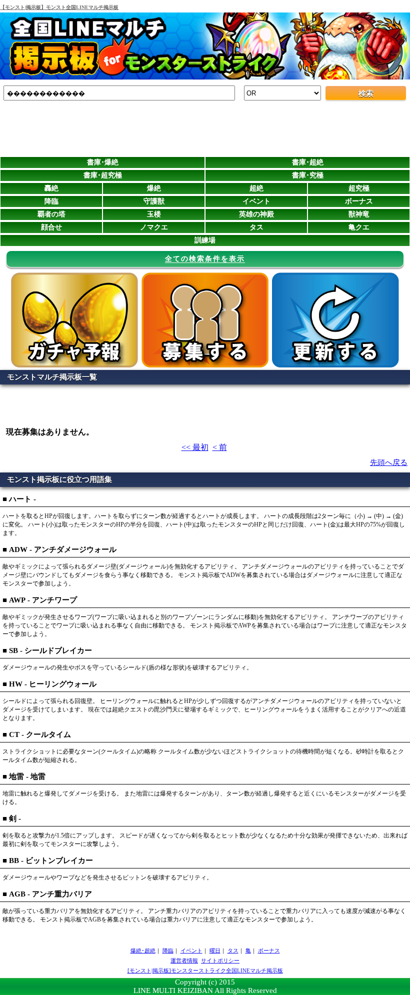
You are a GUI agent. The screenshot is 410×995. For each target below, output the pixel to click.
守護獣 (154, 201)
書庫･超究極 (103, 175)
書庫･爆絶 (102, 162)
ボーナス (359, 201)
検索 (366, 94)
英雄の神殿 (256, 214)
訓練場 (205, 240)
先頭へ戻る (389, 462)
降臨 (51, 201)
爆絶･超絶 (143, 951)
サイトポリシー (220, 961)
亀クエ (359, 227)
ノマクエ (154, 227)
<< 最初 (195, 447)
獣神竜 (359, 214)
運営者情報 (184, 961)
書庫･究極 (308, 175)
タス (257, 227)
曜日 (215, 951)
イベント (256, 201)
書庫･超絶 (308, 162)
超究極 (359, 188)
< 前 (219, 447)
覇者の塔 (52, 214)
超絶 (257, 188)
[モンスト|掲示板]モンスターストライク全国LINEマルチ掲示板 (205, 971)
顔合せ (51, 227)
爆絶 (154, 188)
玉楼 (154, 214)
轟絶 (51, 188)
